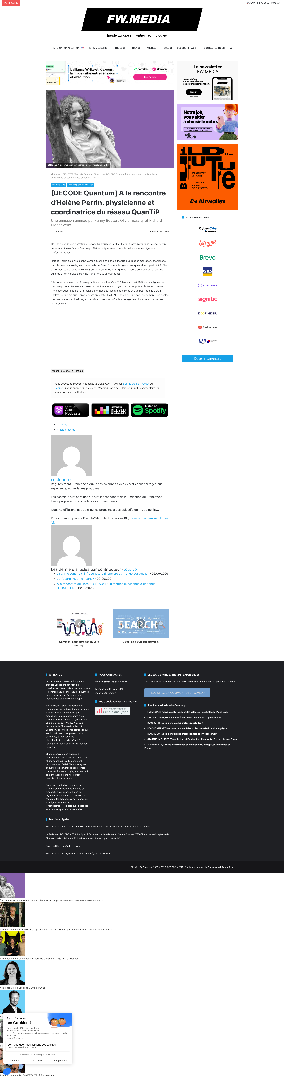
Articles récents (66, 429)
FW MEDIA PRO (99, 48)
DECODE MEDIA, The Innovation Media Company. (192, 867)
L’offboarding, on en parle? (75, 578)
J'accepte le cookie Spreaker (67, 370)
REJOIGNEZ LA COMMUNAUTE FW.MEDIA (177, 692)
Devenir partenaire (207, 358)
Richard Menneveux (84, 838)
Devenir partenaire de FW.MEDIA (112, 681)
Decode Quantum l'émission (89, 174)
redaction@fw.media (105, 693)
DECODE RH (153, 723)
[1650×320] (110, 73)
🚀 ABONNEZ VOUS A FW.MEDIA (263, 2)
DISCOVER (68, 174)
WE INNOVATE (154, 744)
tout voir (131, 569)
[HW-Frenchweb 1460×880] (207, 139)
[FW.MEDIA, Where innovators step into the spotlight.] (142, 24)
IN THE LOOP (118, 48)
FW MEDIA (152, 712)
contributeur (62, 479)
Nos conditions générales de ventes (64, 846)
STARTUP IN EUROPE (158, 739)
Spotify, (127, 383)
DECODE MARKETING (158, 728)
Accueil (57, 174)
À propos (62, 424)
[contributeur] (71, 475)
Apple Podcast (140, 383)
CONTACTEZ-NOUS (214, 48)
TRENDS (136, 48)
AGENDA (151, 48)
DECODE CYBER (155, 717)
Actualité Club (58, 184)
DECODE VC (153, 733)
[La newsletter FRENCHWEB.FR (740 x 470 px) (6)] (207, 99)
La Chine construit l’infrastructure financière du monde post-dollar (103, 573)
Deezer (58, 388)
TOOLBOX (167, 48)
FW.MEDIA (65, 681)
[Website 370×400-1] (207, 208)
